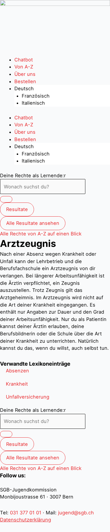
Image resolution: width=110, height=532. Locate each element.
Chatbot (23, 60)
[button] (17, 371)
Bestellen (25, 81)
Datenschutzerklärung (25, 520)
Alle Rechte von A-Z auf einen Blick (41, 234)
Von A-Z (23, 67)
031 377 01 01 (25, 513)
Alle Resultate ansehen (32, 223)
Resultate (17, 209)
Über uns (24, 74)
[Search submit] (6, 199)
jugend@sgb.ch (76, 513)
